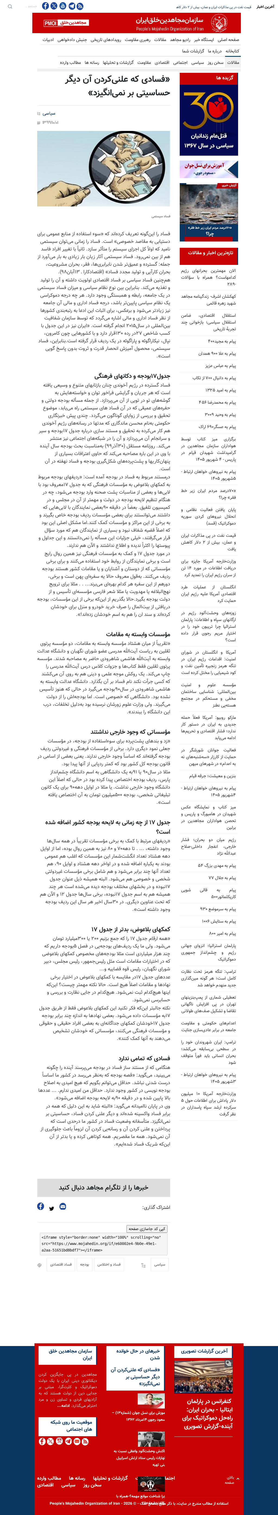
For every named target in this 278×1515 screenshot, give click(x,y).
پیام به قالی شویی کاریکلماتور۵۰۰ (208, 894)
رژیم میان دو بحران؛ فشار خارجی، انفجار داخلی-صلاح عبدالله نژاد (208, 847)
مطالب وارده (70, 62)
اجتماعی (180, 62)
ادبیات (48, 40)
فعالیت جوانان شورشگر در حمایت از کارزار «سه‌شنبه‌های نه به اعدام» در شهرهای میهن (208, 757)
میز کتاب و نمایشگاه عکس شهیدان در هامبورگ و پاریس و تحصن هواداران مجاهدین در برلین (208, 817)
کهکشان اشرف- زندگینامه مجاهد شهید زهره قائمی (208, 300)
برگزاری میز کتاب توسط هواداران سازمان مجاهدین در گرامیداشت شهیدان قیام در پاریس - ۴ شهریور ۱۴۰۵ (208, 449)
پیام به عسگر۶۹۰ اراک (217, 427)
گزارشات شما (193, 51)
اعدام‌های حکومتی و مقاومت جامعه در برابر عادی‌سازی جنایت (208, 1027)
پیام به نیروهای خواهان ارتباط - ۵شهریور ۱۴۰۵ (208, 475)
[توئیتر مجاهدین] (54, 6)
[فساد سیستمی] (103, 169)
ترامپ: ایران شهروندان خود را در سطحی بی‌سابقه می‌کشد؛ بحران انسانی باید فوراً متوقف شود (208, 1052)
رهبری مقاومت (137, 40)
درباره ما (215, 51)
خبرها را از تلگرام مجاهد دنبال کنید (104, 1188)
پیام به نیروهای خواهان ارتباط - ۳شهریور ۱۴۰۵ (208, 1078)
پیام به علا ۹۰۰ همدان (217, 353)
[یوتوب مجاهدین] (62, 6)
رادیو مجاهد (180, 40)
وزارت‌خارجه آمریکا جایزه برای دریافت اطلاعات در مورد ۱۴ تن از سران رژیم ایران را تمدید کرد (208, 568)
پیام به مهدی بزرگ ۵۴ (217, 865)
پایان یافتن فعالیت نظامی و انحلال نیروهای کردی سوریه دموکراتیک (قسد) (208, 517)
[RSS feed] (80, 6)
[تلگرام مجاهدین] (71, 6)
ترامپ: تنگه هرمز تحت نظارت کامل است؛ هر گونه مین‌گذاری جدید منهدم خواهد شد (208, 978)
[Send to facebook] (40, 1206)
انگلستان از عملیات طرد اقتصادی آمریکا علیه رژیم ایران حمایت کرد (208, 594)
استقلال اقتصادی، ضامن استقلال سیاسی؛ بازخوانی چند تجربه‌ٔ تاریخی (208, 322)
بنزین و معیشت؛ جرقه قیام (212, 776)
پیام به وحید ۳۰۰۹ (220, 415)
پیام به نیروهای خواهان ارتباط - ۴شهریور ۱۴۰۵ (208, 792)
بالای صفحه (230, 1478)
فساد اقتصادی (61, 1265)
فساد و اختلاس (109, 1265)
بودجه (84, 1265)
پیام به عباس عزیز (220, 366)
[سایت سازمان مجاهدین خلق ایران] (136, 23)
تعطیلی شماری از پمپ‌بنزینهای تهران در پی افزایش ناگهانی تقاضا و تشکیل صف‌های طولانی (208, 1004)
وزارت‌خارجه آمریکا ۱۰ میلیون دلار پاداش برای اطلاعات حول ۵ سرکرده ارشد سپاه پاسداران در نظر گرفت (208, 1104)
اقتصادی (162, 62)
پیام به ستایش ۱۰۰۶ (219, 921)
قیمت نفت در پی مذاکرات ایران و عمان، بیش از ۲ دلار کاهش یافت (208, 542)
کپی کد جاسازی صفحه (147, 1229)
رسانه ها (92, 62)
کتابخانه (232, 51)
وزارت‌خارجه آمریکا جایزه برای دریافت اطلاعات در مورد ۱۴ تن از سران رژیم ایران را (199, 7)
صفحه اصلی (228, 40)
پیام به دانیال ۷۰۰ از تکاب (214, 378)
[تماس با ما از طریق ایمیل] (76, 1441)
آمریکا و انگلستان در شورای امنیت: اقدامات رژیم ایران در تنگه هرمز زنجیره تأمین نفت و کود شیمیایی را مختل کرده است (208, 662)
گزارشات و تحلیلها (118, 62)
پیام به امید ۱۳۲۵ (221, 390)
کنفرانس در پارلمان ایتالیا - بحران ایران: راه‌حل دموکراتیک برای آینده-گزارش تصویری (207, 1414)
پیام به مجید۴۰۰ (222, 341)
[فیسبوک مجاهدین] (45, 6)
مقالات (160, 40)
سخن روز (215, 62)
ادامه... (63, 1406)
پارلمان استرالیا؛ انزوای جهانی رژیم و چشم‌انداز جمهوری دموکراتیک (208, 953)
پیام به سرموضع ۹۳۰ (218, 909)
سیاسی (197, 62)
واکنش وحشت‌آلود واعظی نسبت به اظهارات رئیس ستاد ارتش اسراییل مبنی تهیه (141, 1458)
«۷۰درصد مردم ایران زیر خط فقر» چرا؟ (208, 494)
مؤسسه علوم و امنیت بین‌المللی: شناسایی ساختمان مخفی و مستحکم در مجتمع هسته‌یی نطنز (208, 695)
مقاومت (144, 62)
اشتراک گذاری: (156, 1208)
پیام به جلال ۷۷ (222, 878)
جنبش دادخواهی (72, 40)
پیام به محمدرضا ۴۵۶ (217, 402)
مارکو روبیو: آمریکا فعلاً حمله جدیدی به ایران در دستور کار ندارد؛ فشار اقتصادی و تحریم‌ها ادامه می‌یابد (208, 728)
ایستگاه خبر (204, 40)
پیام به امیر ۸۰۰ (222, 933)
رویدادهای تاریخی (106, 40)
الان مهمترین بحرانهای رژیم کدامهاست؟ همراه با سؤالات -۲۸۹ (208, 278)
